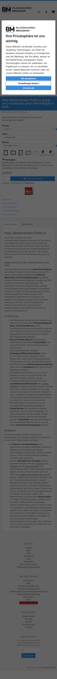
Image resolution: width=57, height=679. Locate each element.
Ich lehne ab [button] (28, 88)
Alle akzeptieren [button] (28, 78)
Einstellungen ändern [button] (28, 83)
